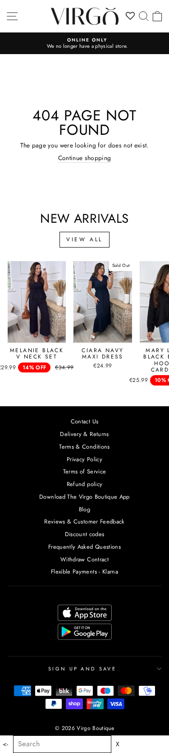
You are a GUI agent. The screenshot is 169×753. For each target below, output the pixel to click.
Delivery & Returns (84, 434)
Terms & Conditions (84, 446)
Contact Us (84, 421)
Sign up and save (82, 668)
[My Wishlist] (130, 16)
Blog (84, 509)
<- (6, 744)
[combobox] (62, 744)
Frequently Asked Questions (84, 546)
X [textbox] (117, 744)
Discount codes (85, 534)
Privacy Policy (84, 459)
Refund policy (85, 484)
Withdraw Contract (84, 559)
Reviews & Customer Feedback (84, 521)
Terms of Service (84, 471)
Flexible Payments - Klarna (84, 571)
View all (84, 239)
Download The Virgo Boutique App (84, 496)
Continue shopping (84, 158)
